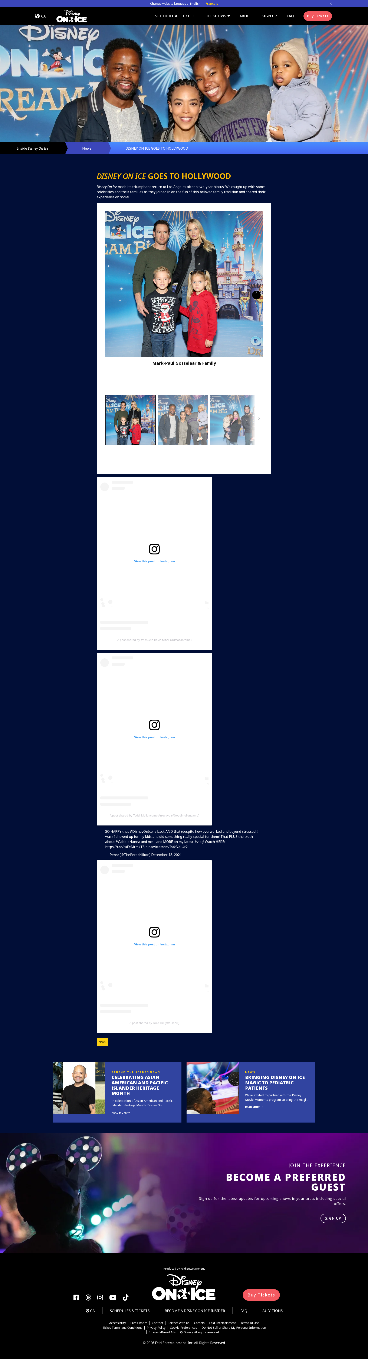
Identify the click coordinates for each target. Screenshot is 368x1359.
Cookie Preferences (183, 1328)
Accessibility (117, 1323)
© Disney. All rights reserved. (200, 1332)
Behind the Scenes (130, 1072)
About (246, 16)
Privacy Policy (156, 1328)
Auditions (272, 1310)
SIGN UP (333, 1218)
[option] (130, 420)
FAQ (290, 16)
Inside (32, 148)
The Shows (215, 16)
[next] (256, 295)
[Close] (330, 3)
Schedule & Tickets (175, 16)
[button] (184, 293)
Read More (119, 1112)
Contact (157, 1323)
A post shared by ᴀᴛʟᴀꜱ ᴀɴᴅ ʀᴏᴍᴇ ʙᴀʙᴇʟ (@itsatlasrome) (154, 640)
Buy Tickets (317, 16)
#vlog (198, 841)
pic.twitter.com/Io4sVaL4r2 (166, 846)
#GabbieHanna (127, 841)
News (86, 148)
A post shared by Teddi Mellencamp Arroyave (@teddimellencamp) (154, 815)
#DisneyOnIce (141, 831)
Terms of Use (249, 1323)
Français (212, 3)
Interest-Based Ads (162, 1332)
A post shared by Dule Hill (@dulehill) (154, 1023)
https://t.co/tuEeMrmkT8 (125, 846)
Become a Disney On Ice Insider (195, 1310)
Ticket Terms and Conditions (122, 1328)
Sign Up (269, 16)
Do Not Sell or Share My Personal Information (233, 1328)
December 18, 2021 (166, 854)
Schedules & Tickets (130, 1310)
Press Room (138, 1323)
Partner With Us (179, 1323)
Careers (199, 1323)
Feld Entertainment (222, 1323)
